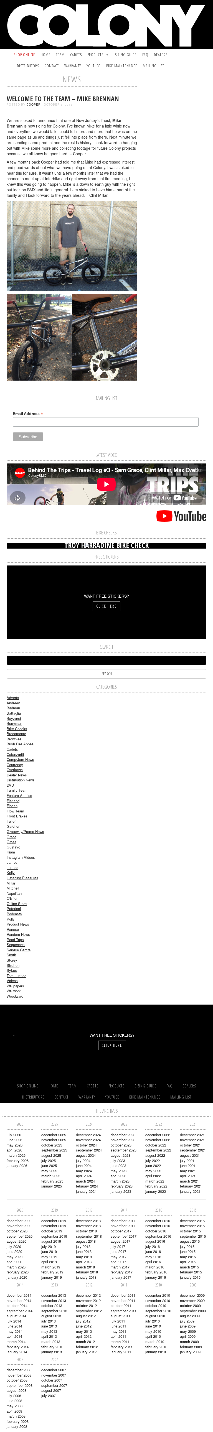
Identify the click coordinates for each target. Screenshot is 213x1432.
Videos (12, 980)
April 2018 (84, 1261)
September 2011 (123, 1310)
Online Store (17, 903)
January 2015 (190, 1277)
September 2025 (54, 1150)
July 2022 (152, 1160)
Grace (11, 836)
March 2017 (120, 1267)
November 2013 (53, 1300)
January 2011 (121, 1351)
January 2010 (155, 1351)
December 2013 (53, 1295)
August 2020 (16, 1241)
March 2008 (16, 1416)
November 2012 (88, 1300)
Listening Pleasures (22, 877)
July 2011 (118, 1321)
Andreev (13, 702)
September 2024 (89, 1150)
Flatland (13, 800)
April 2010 (153, 1336)
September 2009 (193, 1310)
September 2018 (89, 1236)
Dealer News (17, 775)
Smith (11, 954)
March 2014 (16, 1341)
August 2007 (51, 1390)
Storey (12, 960)
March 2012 (85, 1341)
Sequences (16, 944)
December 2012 (88, 1295)
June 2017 (118, 1251)
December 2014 (19, 1295)
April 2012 (84, 1336)
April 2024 (84, 1175)
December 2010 (157, 1295)
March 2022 (154, 1181)
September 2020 (19, 1236)
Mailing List (153, 65)
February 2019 (52, 1272)
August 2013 (51, 1315)
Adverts (13, 697)
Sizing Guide (126, 54)
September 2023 (123, 1150)
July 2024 (83, 1160)
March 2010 (154, 1341)
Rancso (13, 929)
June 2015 (188, 1251)
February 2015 (191, 1272)
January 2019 (51, 1277)
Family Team (17, 790)
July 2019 (48, 1246)
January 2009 (190, 1351)
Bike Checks (17, 728)
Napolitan (14, 893)
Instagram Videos (21, 857)
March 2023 (120, 1181)
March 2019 (50, 1267)
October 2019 (51, 1231)
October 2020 (17, 1231)
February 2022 (156, 1186)
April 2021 (188, 1175)
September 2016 (158, 1236)
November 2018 (88, 1225)
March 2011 (120, 1341)
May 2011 (118, 1331)
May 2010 (153, 1331)
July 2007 (48, 1395)
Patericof (14, 908)
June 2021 (188, 1165)
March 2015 (189, 1267)
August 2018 (86, 1241)
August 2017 (120, 1241)
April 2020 (14, 1261)
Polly (11, 919)
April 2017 (118, 1261)
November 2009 (192, 1300)
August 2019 (51, 1241)
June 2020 (14, 1251)
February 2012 (87, 1346)
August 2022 (155, 1155)
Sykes (12, 970)
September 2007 (54, 1385)
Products (95, 54)
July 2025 (48, 1160)
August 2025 (51, 1155)
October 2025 (51, 1145)
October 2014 (17, 1305)
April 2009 (188, 1336)
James (12, 862)
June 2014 (14, 1326)
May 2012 (84, 1331)
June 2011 (118, 1326)
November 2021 (192, 1139)
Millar (11, 883)
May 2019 (49, 1256)
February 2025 (52, 1181)
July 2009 (187, 1321)
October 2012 (86, 1305)
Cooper (33, 104)
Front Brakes (17, 816)
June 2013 (49, 1326)
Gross (11, 841)
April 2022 (153, 1175)
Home (45, 54)
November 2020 (19, 1225)
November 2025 (53, 1139)
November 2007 (53, 1375)
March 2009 (189, 1341)
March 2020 (16, 1267)
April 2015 (188, 1261)
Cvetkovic (15, 769)
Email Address (28, 413)
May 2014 (14, 1331)
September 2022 (158, 1150)
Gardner (13, 826)
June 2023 (118, 1165)
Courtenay (15, 764)
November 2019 (53, 1225)
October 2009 (190, 1305)
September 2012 (89, 1310)
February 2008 (18, 1421)
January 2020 (17, 1277)
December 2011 (123, 1295)
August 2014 (16, 1315)
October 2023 (121, 1145)
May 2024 (84, 1170)
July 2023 (118, 1160)
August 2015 (190, 1241)
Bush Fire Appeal (20, 743)
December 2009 (192, 1295)
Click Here (106, 606)
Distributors (28, 65)
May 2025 (49, 1170)
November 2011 (123, 1300)
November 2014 (19, 1300)
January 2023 (121, 1191)
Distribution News (21, 780)
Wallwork (14, 990)
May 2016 (153, 1256)
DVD (10, 785)
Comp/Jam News (20, 759)
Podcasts (14, 913)
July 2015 (187, 1246)
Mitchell (13, 888)
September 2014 (19, 1310)
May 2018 (84, 1256)
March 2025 (50, 1175)
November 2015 (192, 1225)
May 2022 (153, 1170)
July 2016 (152, 1246)
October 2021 (190, 1145)
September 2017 (123, 1236)
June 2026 (14, 1139)
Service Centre (19, 949)
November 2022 (157, 1139)
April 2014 (14, 1336)
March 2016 (154, 1267)
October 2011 (121, 1305)
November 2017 (123, 1225)
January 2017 (121, 1277)
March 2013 (50, 1341)
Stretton (13, 965)
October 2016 (155, 1231)
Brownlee (14, 739)
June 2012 (84, 1326)
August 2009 (190, 1315)
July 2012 (83, 1321)
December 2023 (123, 1134)
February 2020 (18, 1272)
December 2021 (192, 1134)
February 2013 (52, 1346)
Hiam (11, 852)
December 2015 (192, 1220)
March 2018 (85, 1267)
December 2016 (157, 1220)
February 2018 (87, 1272)
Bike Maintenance (121, 65)
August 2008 (16, 1390)
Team (60, 54)
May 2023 (118, 1170)
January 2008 (17, 1426)
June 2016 (153, 1251)
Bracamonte (16, 733)
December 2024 (88, 1134)
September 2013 (54, 1310)
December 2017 (123, 1220)
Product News (18, 924)
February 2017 (122, 1272)
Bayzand (14, 718)
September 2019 (54, 1236)
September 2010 (158, 1310)
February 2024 (87, 1186)
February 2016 (156, 1272)
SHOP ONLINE (24, 54)
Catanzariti (15, 754)
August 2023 (120, 1155)
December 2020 (19, 1220)
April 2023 (118, 1175)
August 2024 (86, 1155)
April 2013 (49, 1336)
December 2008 (19, 1369)
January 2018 (86, 1277)
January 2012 (86, 1351)
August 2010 (155, 1315)
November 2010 (157, 1300)
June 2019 (49, 1251)
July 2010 (152, 1321)
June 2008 (14, 1400)
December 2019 (53, 1220)
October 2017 (121, 1231)
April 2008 (14, 1411)
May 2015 (188, 1256)
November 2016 (157, 1225)
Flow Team (15, 811)
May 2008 (14, 1405)
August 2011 (120, 1315)
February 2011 (122, 1346)
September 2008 (19, 1385)
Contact (52, 65)
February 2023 (122, 1186)
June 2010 (153, 1326)
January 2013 (51, 1351)
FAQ (145, 54)
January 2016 (155, 1277)
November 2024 (88, 1139)
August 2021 (190, 1155)
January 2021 (190, 1191)
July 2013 (48, 1321)
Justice (12, 867)
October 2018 (86, 1231)
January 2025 (51, 1186)
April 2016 (153, 1261)
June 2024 (84, 1165)
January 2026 (17, 1165)
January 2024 (86, 1191)
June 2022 (153, 1165)
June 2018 (84, 1251)
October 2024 (86, 1145)
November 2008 (19, 1375)
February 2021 (191, 1186)
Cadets (76, 54)
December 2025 (53, 1134)
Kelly (11, 872)
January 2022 (155, 1191)
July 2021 (187, 1160)
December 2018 (88, 1220)
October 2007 (51, 1380)
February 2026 (18, 1160)
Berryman (14, 723)
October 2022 (155, 1145)
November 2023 (123, 1139)
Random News (18, 934)
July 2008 (14, 1395)
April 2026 (14, 1150)
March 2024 (85, 1181)
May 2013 (49, 1331)
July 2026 (14, 1134)
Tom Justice (16, 975)
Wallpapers (15, 985)
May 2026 (14, 1145)
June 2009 (188, 1326)
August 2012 (86, 1315)
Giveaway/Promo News (25, 831)
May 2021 (188, 1170)
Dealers (161, 54)
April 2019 (49, 1261)
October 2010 (155, 1305)
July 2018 (83, 1246)
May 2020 (14, 1256)
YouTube (94, 65)
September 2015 (193, 1236)
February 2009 (191, 1346)
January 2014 (17, 1351)
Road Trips (15, 939)
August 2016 (155, 1241)
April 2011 (118, 1336)
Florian (12, 805)
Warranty (72, 65)
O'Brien (12, 898)
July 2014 (14, 1321)
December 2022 (157, 1134)
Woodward (15, 996)
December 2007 (53, 1369)
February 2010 (156, 1346)
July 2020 (14, 1246)
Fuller (11, 821)
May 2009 (188, 1331)
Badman (13, 707)
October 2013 (51, 1305)
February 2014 (18, 1346)
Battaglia (14, 713)
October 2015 (190, 1231)
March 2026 (16, 1155)
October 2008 (17, 1380)
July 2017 (118, 1246)
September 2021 (193, 1150)
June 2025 (49, 1165)
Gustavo (13, 847)
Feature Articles (19, 795)
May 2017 (118, 1256)
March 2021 (189, 1181)
